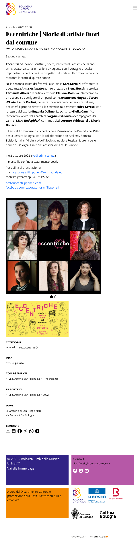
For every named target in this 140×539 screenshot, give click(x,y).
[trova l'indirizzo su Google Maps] (8, 49)
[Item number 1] (51, 296)
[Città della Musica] (108, 512)
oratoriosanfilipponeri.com (23, 183)
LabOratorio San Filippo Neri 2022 (29, 394)
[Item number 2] (55, 296)
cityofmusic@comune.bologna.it (91, 463)
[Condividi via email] (8, 431)
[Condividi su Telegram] (37, 431)
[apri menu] (135, 8)
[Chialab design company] (90, 534)
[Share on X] (25, 431)
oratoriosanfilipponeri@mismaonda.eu (37, 172)
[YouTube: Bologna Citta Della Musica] (87, 471)
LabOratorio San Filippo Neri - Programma (33, 378)
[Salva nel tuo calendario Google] (14, 431)
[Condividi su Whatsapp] (31, 431)
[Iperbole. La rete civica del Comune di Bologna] (83, 514)
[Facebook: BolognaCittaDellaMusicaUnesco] (75, 471)
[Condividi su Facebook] (20, 431)
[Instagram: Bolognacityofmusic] (81, 471)
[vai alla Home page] (21, 9)
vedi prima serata (43, 155)
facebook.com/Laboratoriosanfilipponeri (32, 187)
